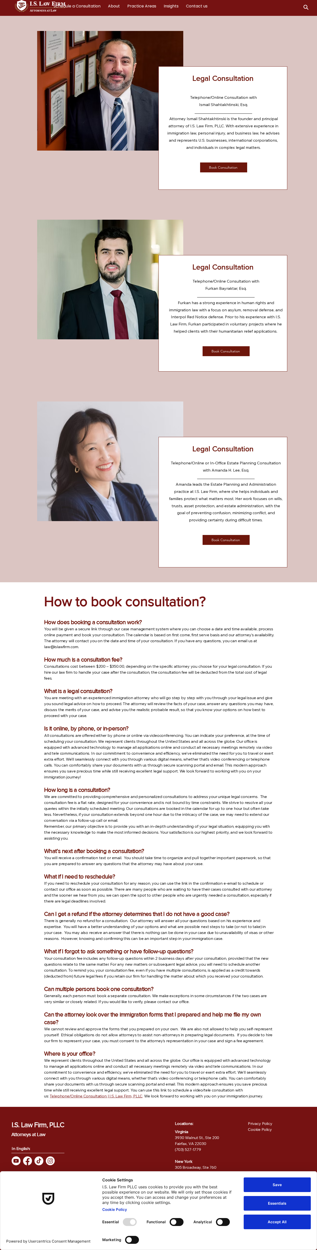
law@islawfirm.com (61, 646)
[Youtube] (16, 1160)
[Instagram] (50, 1160)
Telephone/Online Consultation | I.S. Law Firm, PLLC (96, 1095)
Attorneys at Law (28, 1134)
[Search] (305, 7)
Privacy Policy (260, 1123)
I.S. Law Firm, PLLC (38, 1125)
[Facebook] (27, 1160)
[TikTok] (38, 1160)
